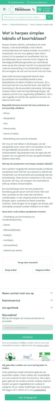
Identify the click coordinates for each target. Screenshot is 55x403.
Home (4, 24)
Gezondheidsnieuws (19, 24)
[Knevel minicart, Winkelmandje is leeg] (39, 9)
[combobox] (24, 17)
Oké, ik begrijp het (27, 397)
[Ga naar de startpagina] (19, 9)
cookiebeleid (40, 389)
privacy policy (43, 345)
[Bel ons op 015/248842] (33, 9)
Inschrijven (27, 336)
